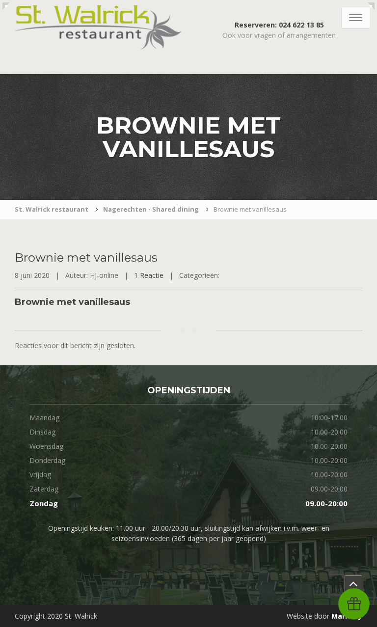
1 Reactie (148, 275)
